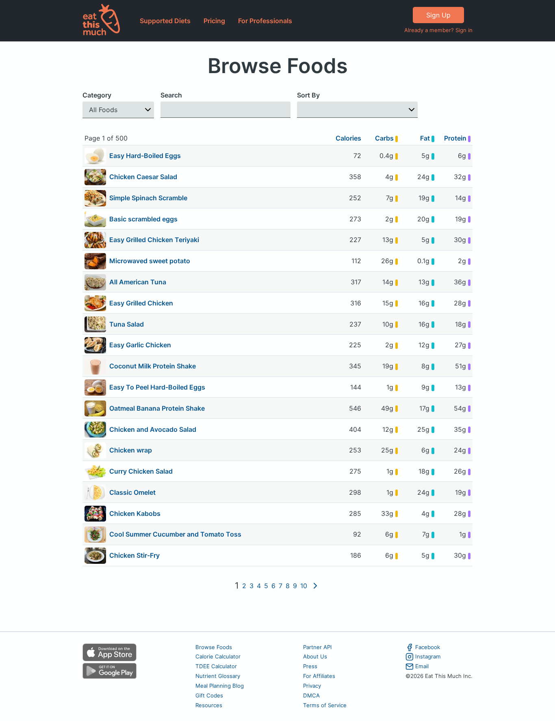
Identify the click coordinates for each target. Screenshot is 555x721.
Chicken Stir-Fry (134, 555)
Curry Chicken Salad (141, 471)
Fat (425, 138)
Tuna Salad (126, 324)
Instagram (428, 656)
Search (171, 95)
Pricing (214, 21)
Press (310, 666)
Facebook (427, 647)
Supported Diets (165, 21)
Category (96, 95)
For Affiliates (319, 676)
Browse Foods (213, 647)
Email (422, 666)
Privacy (312, 685)
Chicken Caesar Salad (143, 177)
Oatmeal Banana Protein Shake (157, 408)
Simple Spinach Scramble (148, 198)
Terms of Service (325, 705)
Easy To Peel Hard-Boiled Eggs (157, 387)
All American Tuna (137, 282)
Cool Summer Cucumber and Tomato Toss (175, 534)
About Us (315, 656)
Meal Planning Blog (219, 685)
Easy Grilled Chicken (141, 303)
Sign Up (438, 15)
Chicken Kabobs (134, 513)
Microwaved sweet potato (149, 261)
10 (303, 586)
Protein (456, 138)
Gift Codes (209, 695)
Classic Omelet (132, 492)
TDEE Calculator (216, 666)
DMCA (311, 695)
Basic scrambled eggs (143, 219)
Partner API (317, 647)
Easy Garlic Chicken (140, 345)
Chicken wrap (130, 450)
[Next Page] (315, 585)
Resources (208, 705)
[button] (118, 110)
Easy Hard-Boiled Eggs (145, 156)
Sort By (308, 95)
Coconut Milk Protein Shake (152, 366)
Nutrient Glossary (217, 676)
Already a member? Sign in (438, 30)
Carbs (385, 138)
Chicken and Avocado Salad (152, 429)
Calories (348, 138)
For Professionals (265, 21)
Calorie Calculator (218, 656)
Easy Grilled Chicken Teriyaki (154, 240)
